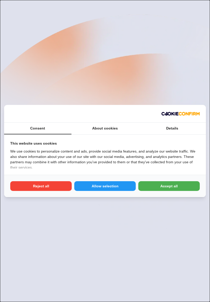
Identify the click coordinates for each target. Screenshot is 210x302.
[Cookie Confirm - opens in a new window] (180, 113)
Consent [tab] (37, 128)
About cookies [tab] (105, 128)
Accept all (169, 186)
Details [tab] (172, 128)
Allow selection (105, 186)
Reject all (41, 186)
